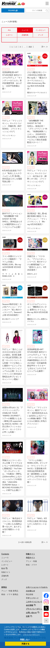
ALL (9, 30)
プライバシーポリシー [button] (31, 634)
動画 (3, 568)
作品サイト (30, 558)
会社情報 (29, 605)
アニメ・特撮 (31, 561)
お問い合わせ (31, 613)
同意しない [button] (25, 639)
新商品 (4, 587)
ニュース (5, 558)
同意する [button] (25, 644)
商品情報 (29, 594)
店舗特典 (25, 35)
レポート (9, 35)
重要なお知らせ (32, 598)
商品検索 (11, 10)
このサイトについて (34, 602)
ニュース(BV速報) (9, 21)
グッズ (40, 35)
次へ (43, 46)
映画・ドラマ (31, 565)
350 (30, 47)
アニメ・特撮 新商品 (9, 591)
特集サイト (5, 572)
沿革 (28, 616)
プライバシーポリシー (35, 609)
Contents (5, 554)
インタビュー (41, 30)
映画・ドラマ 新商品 (9, 594)
